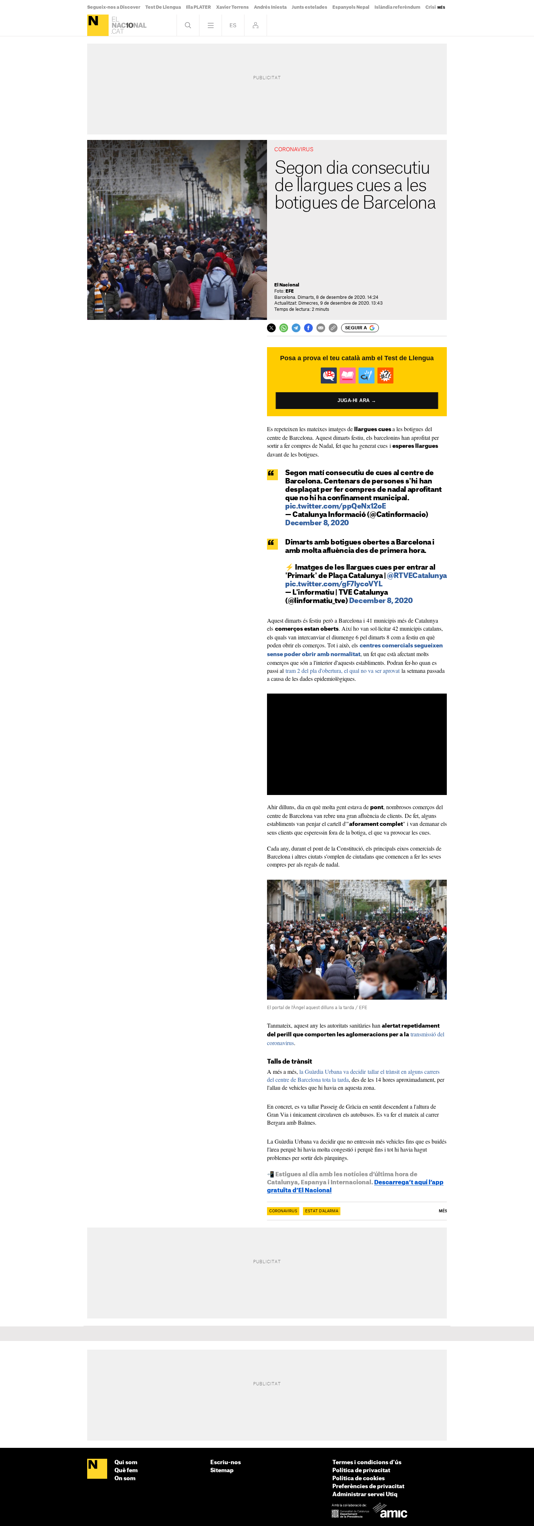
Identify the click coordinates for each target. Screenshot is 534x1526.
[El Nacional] (98, 25)
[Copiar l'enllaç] (333, 328)
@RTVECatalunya (417, 576)
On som (124, 1478)
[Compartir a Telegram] (296, 328)
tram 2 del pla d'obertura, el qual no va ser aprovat (343, 670)
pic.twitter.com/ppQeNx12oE (335, 506)
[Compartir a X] (271, 328)
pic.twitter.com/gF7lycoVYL (334, 584)
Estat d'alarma (321, 1211)
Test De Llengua (163, 7)
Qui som (125, 1462)
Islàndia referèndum (397, 7)
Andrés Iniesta (270, 7)
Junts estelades (309, 7)
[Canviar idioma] (233, 25)
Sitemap (222, 1470)
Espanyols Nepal (350, 7)
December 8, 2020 (317, 523)
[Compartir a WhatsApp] (283, 328)
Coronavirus (283, 1211)
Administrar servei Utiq (364, 1494)
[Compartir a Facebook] (308, 328)
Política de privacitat (361, 1470)
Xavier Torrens (232, 7)
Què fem (126, 1470)
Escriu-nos (225, 1462)
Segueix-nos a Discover (113, 7)
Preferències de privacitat (368, 1486)
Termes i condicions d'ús (366, 1462)
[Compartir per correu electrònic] (320, 328)
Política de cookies (358, 1478)
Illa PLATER (198, 7)
